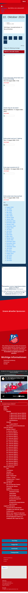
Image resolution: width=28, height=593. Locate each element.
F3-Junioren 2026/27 (12, 436)
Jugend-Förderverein (9, 506)
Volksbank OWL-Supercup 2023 (14, 518)
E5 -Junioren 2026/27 (12, 445)
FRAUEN (8, 422)
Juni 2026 (9, 210)
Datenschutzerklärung (9, 360)
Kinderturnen (9, 474)
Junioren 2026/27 (8, 427)
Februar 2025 (10, 238)
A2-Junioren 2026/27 (12, 465)
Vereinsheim (12, 493)
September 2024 (11, 246)
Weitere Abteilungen (9, 467)
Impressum (6, 362)
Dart (7, 468)
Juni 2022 (9, 260)
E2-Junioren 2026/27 (12, 440)
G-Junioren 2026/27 (11, 431)
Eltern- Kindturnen (11, 475)
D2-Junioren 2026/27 (12, 449)
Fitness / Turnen (10, 477)
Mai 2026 (9, 212)
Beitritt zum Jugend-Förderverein (15, 513)
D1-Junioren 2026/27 (12, 447)
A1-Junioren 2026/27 (12, 463)
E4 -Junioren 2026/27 (12, 443)
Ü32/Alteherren (13, 420)
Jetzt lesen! (6, 82)
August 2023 (9, 253)
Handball (8, 472)
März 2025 (9, 236)
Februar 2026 (10, 217)
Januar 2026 (9, 219)
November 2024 (10, 243)
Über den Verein (8, 483)
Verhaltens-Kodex (14, 491)
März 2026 (9, 215)
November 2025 (10, 222)
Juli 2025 (9, 229)
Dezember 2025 (10, 221)
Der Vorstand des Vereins (13, 484)
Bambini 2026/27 (11, 429)
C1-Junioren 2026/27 (12, 454)
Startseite (6, 406)
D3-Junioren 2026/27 (12, 450)
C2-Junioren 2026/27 (12, 456)
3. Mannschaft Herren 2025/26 (17, 417)
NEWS (5, 408)
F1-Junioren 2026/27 (12, 433)
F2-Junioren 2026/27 (12, 434)
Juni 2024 (9, 248)
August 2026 (9, 207)
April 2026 (9, 214)
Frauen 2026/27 (13, 424)
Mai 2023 (9, 257)
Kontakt (6, 363)
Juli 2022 (9, 258)
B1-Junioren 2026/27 (12, 459)
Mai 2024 (9, 250)
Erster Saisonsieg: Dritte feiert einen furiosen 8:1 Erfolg (14, 78)
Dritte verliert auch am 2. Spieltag (13, 138)
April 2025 (9, 234)
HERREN (8, 411)
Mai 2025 (9, 233)
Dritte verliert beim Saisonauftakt (13, 196)
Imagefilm (9, 488)
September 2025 (11, 226)
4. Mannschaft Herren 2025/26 (17, 418)
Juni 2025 (9, 231)
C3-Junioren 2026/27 (12, 458)
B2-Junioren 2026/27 (12, 461)
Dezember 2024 (10, 241)
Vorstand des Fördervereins (14, 507)
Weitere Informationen (12, 490)
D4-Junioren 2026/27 (12, 452)
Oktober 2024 (10, 245)
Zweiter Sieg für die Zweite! (11, 108)
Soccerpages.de (19, 374)
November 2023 (10, 251)
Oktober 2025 (10, 224)
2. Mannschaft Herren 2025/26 (17, 415)
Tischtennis (9, 470)
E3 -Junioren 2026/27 (12, 441)
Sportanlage (12, 495)
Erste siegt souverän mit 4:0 (11, 167)
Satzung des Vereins (12, 486)
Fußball (6, 409)
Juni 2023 (9, 255)
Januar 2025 (9, 239)
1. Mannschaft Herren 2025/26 (17, 413)
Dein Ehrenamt (13, 504)
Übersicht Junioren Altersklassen (15, 425)
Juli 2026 (9, 209)
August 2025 (9, 227)
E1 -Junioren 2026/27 (12, 438)
